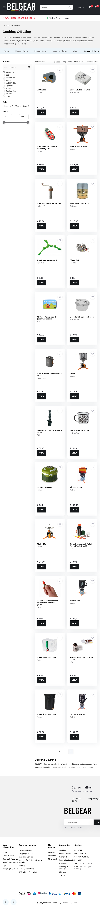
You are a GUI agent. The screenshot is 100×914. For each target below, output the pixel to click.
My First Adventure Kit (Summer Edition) (47, 318)
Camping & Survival (12, 25)
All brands (9, 72)
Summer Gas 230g (45, 487)
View (41, 112)
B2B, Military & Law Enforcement (32, 872)
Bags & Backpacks (10, 862)
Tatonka (8, 94)
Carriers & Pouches (10, 859)
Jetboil (8, 80)
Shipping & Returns (26, 853)
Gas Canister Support (47, 260)
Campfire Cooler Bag (46, 714)
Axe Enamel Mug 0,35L (80, 430)
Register (51, 852)
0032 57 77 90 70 (77, 799)
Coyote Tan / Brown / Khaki (17, 106)
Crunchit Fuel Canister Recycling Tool (47, 148)
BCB (7, 75)
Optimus (9, 86)
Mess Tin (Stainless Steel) (82, 317)
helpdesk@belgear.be (89, 867)
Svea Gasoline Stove (79, 203)
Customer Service (26, 857)
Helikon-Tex (10, 78)
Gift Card (62, 872)
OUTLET (62, 875)
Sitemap (22, 865)
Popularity (67, 62)
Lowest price (79, 62)
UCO (7, 96)
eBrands (65, 903)
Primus (8, 88)
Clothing (6, 852)
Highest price (92, 62)
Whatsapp (78, 869)
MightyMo (41, 544)
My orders (52, 856)
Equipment (7, 865)
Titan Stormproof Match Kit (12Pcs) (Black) (81, 545)
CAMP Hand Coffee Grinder (49, 203)
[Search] (70, 7)
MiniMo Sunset (76, 487)
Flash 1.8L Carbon (78, 714)
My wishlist (52, 859)
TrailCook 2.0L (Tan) (79, 147)
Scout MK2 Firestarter (80, 90)
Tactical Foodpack (12, 91)
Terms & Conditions (26, 869)
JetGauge (41, 90)
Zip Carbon (75, 601)
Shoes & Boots (8, 856)
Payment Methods (26, 850)
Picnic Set (74, 260)
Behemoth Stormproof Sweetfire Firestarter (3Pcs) (47, 603)
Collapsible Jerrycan (46, 657)
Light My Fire (10, 83)
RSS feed (73, 903)
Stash (72, 374)
